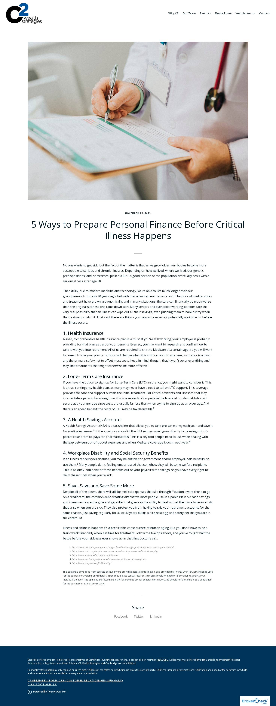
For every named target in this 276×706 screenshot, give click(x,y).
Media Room (223, 13)
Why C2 (173, 13)
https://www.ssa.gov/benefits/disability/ (91, 563)
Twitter (139, 616)
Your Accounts (245, 13)
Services (205, 13)
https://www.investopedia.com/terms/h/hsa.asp (95, 555)
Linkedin (156, 616)
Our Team (189, 13)
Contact (264, 13)
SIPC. (166, 659)
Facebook (121, 616)
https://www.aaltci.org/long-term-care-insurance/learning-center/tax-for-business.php (115, 551)
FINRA (160, 659)
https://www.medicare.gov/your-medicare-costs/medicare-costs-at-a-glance (109, 559)
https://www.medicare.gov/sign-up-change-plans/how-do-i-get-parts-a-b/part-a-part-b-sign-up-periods (123, 547)
